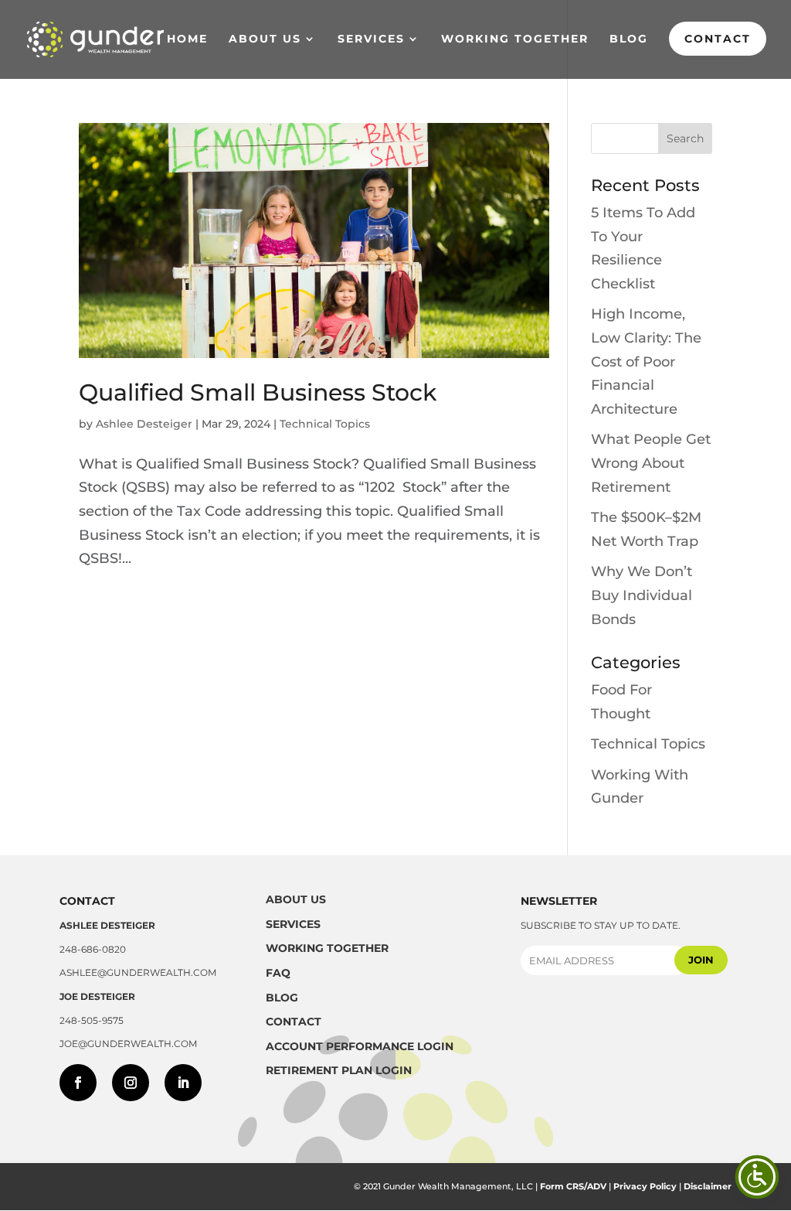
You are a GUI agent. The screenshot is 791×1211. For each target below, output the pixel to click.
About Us (265, 39)
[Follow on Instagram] (130, 1082)
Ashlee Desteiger (144, 424)
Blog (628, 39)
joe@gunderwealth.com (128, 1043)
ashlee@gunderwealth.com (137, 972)
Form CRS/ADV (573, 1186)
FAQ (278, 973)
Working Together (515, 39)
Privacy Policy (645, 1186)
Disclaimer (708, 1186)
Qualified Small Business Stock (257, 392)
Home (187, 39)
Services (371, 39)
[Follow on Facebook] (78, 1082)
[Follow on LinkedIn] (183, 1082)
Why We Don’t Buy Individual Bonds (641, 595)
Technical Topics (325, 424)
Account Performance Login (359, 1046)
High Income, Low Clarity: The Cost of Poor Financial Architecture (646, 361)
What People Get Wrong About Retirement (651, 463)
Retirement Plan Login (339, 1070)
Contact (717, 39)
